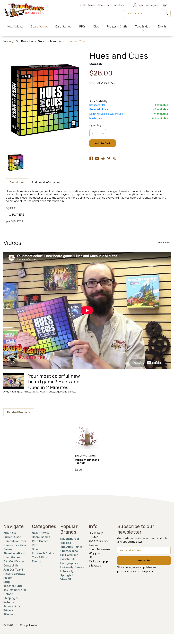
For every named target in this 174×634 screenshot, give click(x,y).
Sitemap (8, 614)
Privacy (8, 610)
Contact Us (10, 565)
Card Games (63, 26)
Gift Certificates (87, 5)
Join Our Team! (13, 569)
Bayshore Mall (97, 105)
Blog (6, 581)
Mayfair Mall (96, 118)
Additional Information (46, 182)
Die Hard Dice (69, 555)
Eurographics (69, 563)
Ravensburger (69, 538)
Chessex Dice (69, 551)
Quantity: (95, 125)
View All (65, 579)
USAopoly (66, 571)
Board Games (39, 26)
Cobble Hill (67, 559)
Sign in (141, 5)
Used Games (11, 557)
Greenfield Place (99, 109)
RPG (82, 26)
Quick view (87, 431)
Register (154, 5)
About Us (9, 533)
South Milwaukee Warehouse (106, 113)
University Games (72, 567)
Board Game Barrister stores (113, 5)
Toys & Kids (142, 26)
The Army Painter (71, 547)
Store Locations (14, 553)
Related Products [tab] (18, 412)
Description (17, 182)
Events (162, 26)
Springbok (67, 575)
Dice (96, 26)
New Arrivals (15, 26)
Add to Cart (87, 440)
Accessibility (11, 606)
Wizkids (65, 542)
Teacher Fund (12, 586)
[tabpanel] (87, 446)
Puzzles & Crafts (117, 26)
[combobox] (147, 13)
